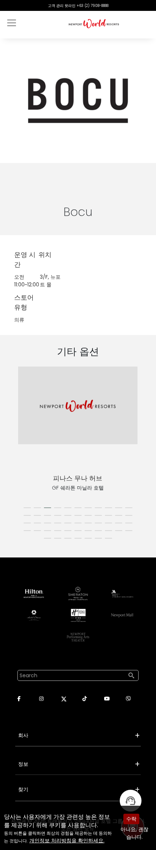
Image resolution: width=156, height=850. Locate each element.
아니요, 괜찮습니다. (134, 833)
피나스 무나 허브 (77, 478)
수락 (131, 818)
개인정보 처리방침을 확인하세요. (66, 840)
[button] (27, 507)
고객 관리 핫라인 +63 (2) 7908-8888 (78, 5)
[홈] (93, 23)
